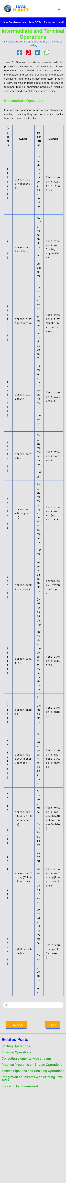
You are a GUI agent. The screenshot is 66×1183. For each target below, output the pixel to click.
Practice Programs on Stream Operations (32, 1064)
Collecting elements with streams (27, 1058)
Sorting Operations (16, 1046)
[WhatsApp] (46, 52)
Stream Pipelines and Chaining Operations (33, 1071)
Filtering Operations (16, 1052)
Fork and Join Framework (20, 1086)
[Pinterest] (28, 52)
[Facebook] (19, 52)
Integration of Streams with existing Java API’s (32, 1078)
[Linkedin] (37, 52)
